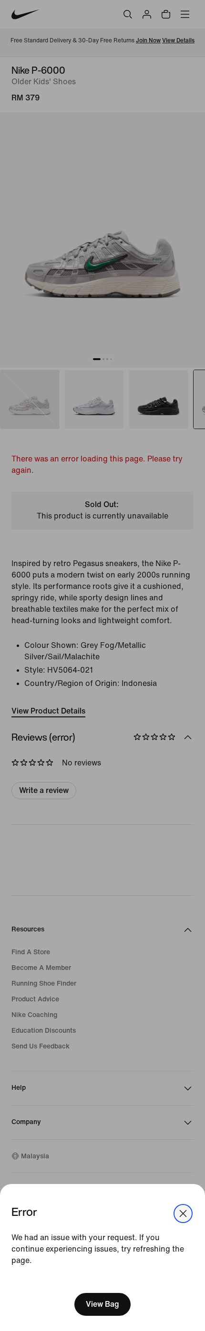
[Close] (183, 1213)
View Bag (102, 1304)
